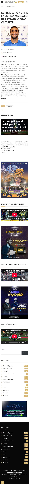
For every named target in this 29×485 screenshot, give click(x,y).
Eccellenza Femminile (8, 374)
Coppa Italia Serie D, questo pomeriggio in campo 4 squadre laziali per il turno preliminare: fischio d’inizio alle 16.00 (14, 122)
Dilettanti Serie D (10, 6)
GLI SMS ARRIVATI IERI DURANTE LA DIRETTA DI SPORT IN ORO (22, 143)
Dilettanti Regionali (8, 366)
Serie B (5, 385)
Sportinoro (13, 470)
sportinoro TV (6, 390)
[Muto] (23, 342)
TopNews (9, 106)
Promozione (6, 382)
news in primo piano (8, 379)
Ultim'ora (13, 56)
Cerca (2, 349)
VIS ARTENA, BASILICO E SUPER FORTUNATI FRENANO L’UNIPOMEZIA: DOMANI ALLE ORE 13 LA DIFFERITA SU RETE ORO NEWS (8, 146)
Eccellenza (5, 371)
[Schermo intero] (26, 342)
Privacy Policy (10, 472)
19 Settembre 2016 (7, 52)
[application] (14, 336)
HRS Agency (17, 478)
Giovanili (5, 376)
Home (2, 6)
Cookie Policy (19, 472)
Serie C (4, 387)
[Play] (3, 342)
